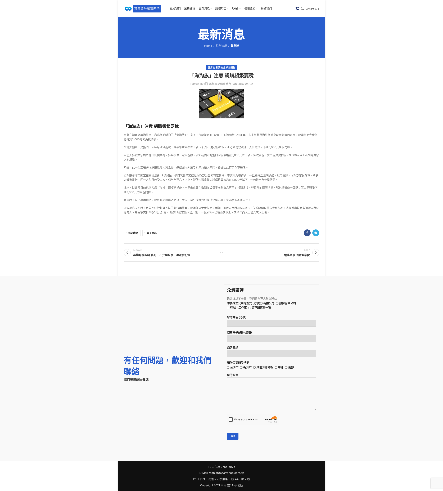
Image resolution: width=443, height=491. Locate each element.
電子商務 (152, 232)
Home (208, 45)
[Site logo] (142, 8)
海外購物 (133, 232)
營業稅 (235, 45)
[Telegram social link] (315, 232)
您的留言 (232, 375)
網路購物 (230, 67)
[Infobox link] (307, 9)
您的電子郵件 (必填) (239, 332)
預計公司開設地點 (260, 365)
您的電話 (232, 347)
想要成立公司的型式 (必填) (261, 305)
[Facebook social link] (307, 232)
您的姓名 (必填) (236, 317)
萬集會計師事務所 (220, 84)
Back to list (221, 252)
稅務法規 (221, 45)
